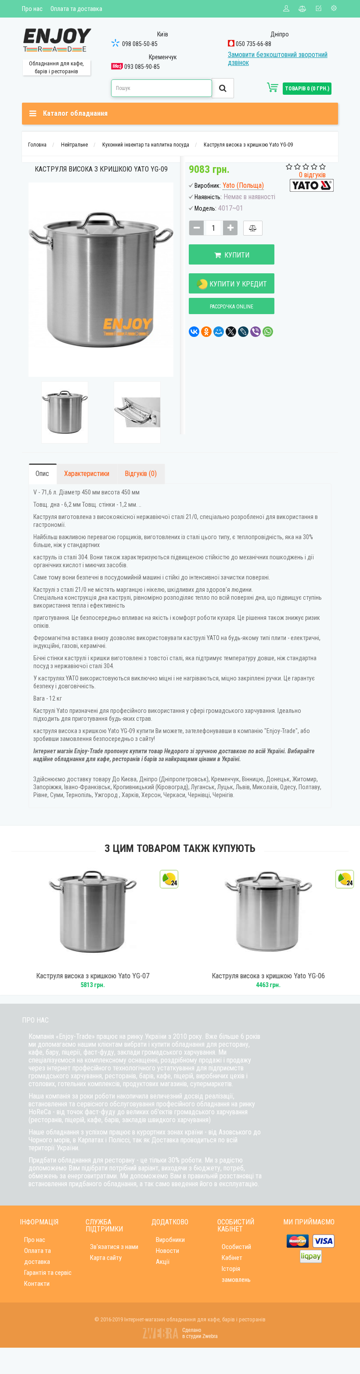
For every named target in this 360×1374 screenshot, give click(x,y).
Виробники (170, 1240)
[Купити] (80, 962)
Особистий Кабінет (236, 1252)
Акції (162, 1262)
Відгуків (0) (141, 473)
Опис (42, 473)
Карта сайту (106, 1258)
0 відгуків (312, 175)
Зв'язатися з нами (114, 1247)
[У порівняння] (253, 228)
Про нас (32, 8)
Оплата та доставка (76, 8)
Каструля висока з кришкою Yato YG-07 (92, 976)
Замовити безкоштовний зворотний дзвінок (278, 58)
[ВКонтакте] (194, 331)
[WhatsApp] (268, 331)
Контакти (37, 1284)
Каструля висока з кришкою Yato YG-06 (267, 976)
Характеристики (86, 473)
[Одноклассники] (206, 331)
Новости (167, 1251)
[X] (231, 331)
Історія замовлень (236, 1274)
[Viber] (255, 331)
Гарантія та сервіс (48, 1273)
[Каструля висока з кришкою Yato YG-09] (65, 412)
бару (52, 1052)
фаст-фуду (98, 1052)
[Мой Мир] (218, 331)
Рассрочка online (231, 307)
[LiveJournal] (243, 331)
